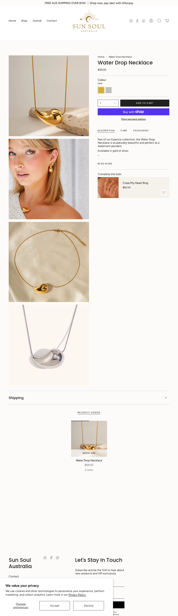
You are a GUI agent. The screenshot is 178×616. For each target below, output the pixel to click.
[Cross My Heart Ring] (108, 187)
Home (101, 56)
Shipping (16, 397)
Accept (54, 605)
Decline (89, 605)
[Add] (164, 192)
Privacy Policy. (77, 594)
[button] (24, 21)
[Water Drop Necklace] (89, 439)
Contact (14, 576)
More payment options (133, 119)
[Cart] (167, 21)
